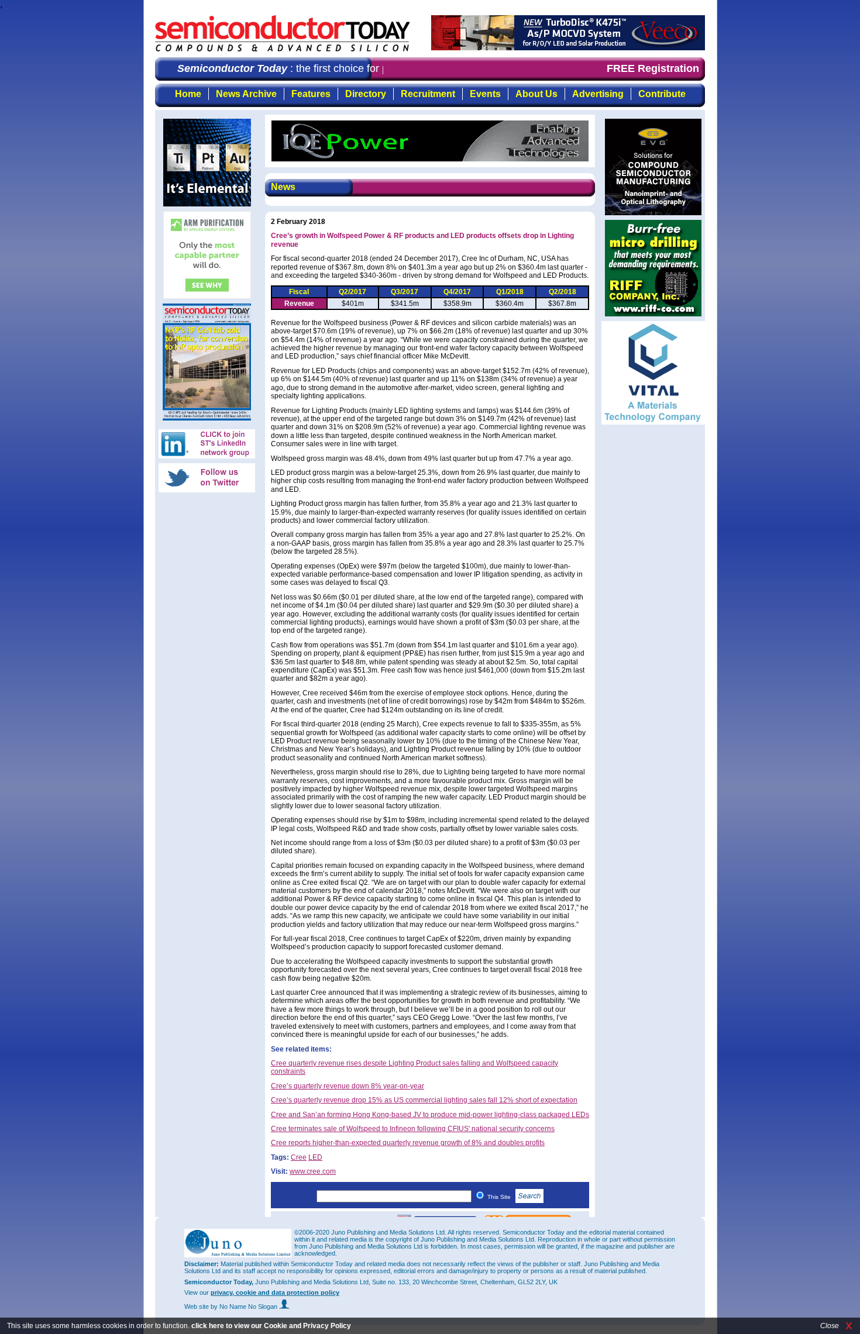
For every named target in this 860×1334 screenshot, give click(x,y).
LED (315, 1157)
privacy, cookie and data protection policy (275, 1292)
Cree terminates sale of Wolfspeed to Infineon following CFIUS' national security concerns (413, 1129)
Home (188, 94)
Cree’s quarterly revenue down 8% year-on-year (347, 1086)
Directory (365, 94)
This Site (499, 1197)
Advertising (598, 94)
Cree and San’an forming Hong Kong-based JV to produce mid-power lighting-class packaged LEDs (430, 1115)
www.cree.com (313, 1171)
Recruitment (428, 94)
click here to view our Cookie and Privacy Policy (271, 1326)
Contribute (662, 94)
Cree (299, 1157)
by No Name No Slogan (245, 1306)
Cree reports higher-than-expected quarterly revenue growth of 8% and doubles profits (408, 1143)
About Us (536, 94)
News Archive (246, 94)
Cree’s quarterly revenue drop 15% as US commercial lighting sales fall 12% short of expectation (424, 1100)
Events (485, 94)
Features (311, 94)
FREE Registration (653, 68)
